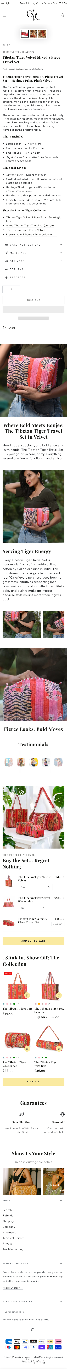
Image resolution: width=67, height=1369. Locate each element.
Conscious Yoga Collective (18, 52)
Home (5, 45)
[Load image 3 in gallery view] (42, 34)
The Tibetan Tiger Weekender (14, 1064)
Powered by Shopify (33, 1362)
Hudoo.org (56, 1276)
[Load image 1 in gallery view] (25, 34)
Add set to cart (33, 941)
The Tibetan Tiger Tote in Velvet (25, 230)
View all (33, 1081)
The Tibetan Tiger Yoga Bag (46, 1064)
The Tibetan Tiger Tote (17, 1008)
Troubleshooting (13, 1249)
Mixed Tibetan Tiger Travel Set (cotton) (30, 225)
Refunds (8, 1215)
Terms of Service (14, 1238)
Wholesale (9, 1232)
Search (7, 1210)
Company (9, 1226)
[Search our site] (62, 15)
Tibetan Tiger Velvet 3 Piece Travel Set (32, 920)
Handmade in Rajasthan (29, 98)
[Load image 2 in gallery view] (33, 34)
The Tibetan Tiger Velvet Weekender (34, 899)
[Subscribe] (62, 1312)
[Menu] (4, 15)
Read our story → (13, 1287)
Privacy (7, 1243)
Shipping (18, 69)
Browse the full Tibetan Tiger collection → (31, 234)
